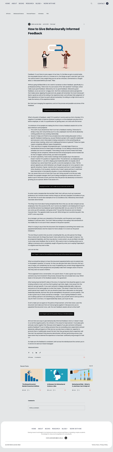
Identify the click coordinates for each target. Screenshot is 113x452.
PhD (48, 13)
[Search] (91, 3)
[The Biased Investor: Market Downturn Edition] (31, 375)
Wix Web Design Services (50, 450)
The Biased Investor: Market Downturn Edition (30, 385)
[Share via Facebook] (29, 352)
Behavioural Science (19, 13)
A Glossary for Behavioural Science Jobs (56, 385)
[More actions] (84, 24)
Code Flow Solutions (63, 450)
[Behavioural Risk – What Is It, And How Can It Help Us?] (81, 375)
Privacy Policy (104, 445)
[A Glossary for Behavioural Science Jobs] (56, 375)
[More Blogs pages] (41, 3)
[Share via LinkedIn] (36, 352)
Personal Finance (31, 13)
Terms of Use (95, 445)
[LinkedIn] (66, 438)
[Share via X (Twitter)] (32, 352)
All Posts (8, 13)
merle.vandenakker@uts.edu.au (54, 438)
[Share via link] (40, 352)
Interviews (41, 13)
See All (91, 366)
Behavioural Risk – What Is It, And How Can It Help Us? (81, 385)
